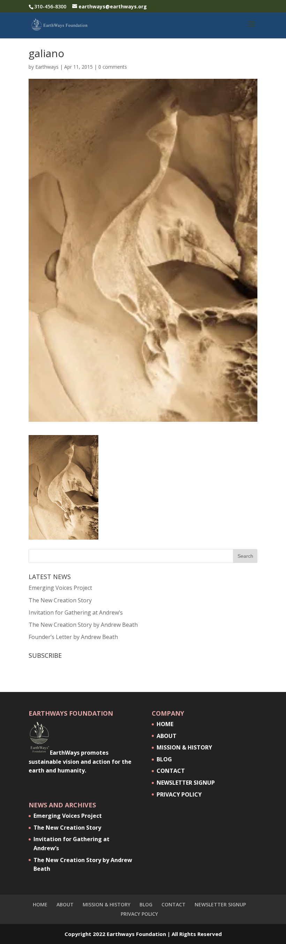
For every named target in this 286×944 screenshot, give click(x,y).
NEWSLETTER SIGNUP (186, 782)
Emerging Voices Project (60, 588)
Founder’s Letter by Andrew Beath (73, 637)
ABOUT (166, 736)
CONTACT (171, 771)
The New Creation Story (60, 600)
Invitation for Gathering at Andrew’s (76, 612)
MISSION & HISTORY (184, 747)
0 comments (112, 66)
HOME (165, 724)
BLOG (164, 759)
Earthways (47, 66)
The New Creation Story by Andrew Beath (83, 625)
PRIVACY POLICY (179, 794)
